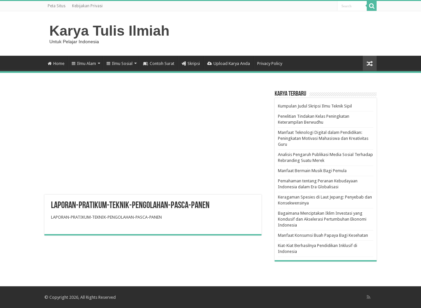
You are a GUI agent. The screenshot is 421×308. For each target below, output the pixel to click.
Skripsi (193, 63)
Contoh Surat (162, 63)
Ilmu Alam (86, 63)
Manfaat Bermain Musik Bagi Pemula (312, 170)
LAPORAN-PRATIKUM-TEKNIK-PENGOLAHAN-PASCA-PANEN (106, 217)
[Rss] (368, 297)
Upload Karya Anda (231, 63)
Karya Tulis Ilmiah (109, 31)
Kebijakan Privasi (87, 6)
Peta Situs (56, 6)
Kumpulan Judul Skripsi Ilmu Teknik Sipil (315, 106)
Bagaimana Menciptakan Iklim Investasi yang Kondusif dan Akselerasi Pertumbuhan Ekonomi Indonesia (322, 219)
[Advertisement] (152, 142)
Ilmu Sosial (122, 63)
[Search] (372, 6)
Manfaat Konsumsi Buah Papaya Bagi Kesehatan (323, 235)
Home (58, 63)
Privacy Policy (269, 63)
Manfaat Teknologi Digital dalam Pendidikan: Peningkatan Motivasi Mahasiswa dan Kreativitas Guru (323, 138)
